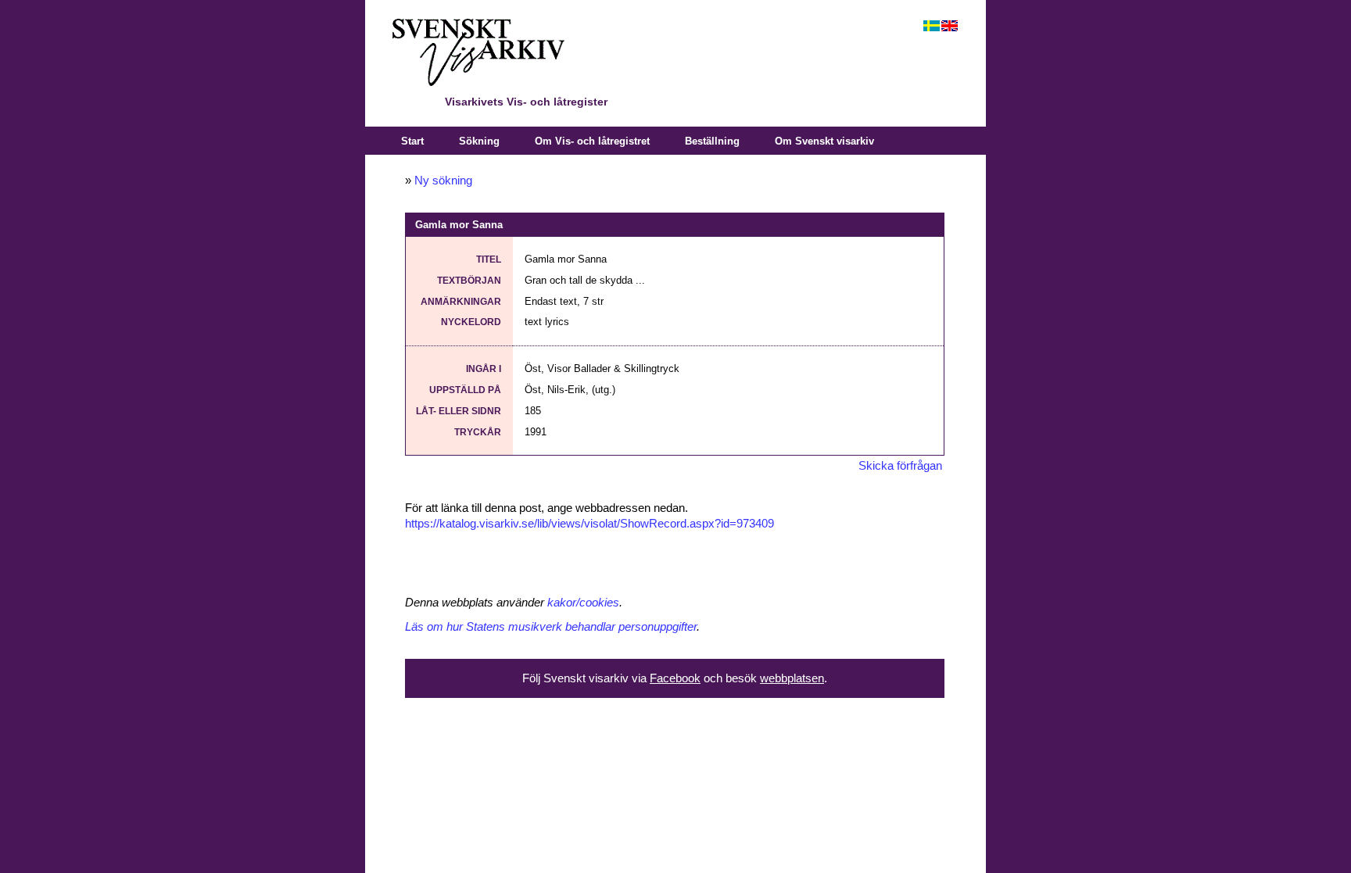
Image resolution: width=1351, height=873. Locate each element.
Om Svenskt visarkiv (824, 141)
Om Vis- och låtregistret (592, 141)
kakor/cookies (583, 602)
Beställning (712, 141)
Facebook (675, 678)
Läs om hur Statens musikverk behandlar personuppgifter (551, 627)
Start (412, 141)
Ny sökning (443, 180)
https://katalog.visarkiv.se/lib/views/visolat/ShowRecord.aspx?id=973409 (589, 523)
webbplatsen (792, 678)
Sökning (479, 141)
